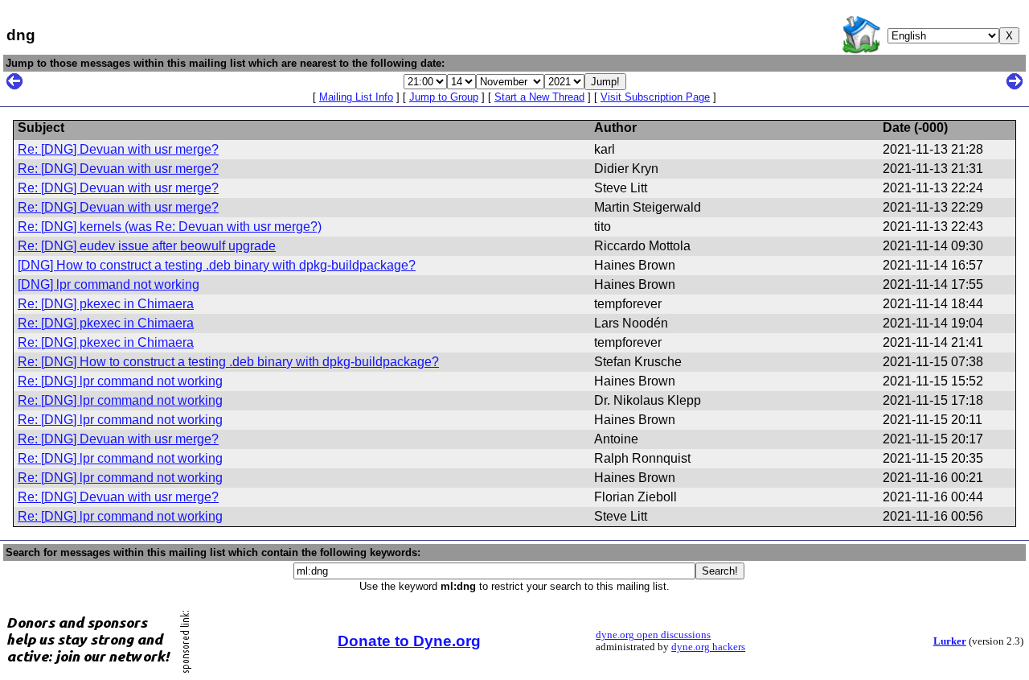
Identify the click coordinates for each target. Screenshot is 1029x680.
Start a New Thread (539, 97)
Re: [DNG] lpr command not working (120, 381)
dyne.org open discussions (653, 635)
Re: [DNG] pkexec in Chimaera (106, 304)
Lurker (949, 641)
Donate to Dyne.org (409, 641)
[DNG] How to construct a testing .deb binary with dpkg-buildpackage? (217, 265)
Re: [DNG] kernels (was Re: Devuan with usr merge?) (170, 226)
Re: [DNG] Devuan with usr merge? (118, 149)
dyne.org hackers (708, 647)
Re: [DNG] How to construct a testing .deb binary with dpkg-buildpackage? (228, 362)
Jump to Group (443, 97)
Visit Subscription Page (655, 97)
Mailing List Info (356, 97)
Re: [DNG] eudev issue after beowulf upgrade (147, 246)
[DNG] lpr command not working (108, 284)
